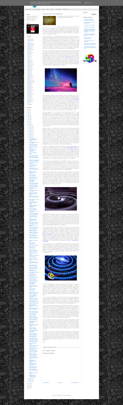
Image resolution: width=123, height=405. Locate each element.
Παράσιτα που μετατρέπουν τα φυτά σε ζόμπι (33, 278)
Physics (29, 88)
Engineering (30, 61)
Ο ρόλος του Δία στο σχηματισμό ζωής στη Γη (33, 235)
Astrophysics (30, 45)
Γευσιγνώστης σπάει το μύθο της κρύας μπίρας (33, 346)
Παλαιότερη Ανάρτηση (75, 382)
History (29, 70)
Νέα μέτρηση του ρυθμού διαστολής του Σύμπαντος (33, 299)
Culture (29, 56)
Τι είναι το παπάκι (32, 291)
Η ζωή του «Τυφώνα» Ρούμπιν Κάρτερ (32, 175)
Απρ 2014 (30, 137)
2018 (29, 118)
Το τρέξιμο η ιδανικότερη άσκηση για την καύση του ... (33, 238)
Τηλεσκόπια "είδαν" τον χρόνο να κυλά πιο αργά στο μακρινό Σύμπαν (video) (90, 47)
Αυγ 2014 (30, 131)
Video (48, 9)
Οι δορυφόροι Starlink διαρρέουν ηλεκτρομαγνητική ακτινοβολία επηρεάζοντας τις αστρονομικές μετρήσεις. (89, 30)
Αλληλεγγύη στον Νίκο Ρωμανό (89, 25)
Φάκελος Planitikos (37, 9)
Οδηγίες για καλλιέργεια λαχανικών (33, 188)
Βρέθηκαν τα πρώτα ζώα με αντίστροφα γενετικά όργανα (33, 193)
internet (29, 71)
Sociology (29, 98)
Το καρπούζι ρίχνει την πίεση (33, 303)
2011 (29, 386)
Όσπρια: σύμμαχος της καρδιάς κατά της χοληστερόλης (32, 283)
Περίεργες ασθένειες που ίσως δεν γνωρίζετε (34, 200)
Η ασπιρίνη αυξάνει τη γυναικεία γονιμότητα (33, 328)
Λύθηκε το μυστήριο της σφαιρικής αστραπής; (33, 230)
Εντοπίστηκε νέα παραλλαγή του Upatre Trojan (33, 256)
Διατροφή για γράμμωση (33, 257)
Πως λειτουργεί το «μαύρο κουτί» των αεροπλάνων (33, 312)
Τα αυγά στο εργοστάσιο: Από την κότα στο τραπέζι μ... (34, 228)
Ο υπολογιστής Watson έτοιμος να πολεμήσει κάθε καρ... (34, 262)
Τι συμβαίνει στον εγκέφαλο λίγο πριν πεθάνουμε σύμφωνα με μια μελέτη (89, 34)
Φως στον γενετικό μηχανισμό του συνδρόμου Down (34, 183)
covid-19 (29, 53)
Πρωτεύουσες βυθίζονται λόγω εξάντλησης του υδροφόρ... (33, 139)
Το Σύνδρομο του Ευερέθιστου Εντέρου (33, 270)
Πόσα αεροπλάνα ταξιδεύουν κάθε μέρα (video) (33, 348)
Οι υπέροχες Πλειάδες (32, 352)
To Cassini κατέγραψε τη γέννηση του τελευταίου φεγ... (33, 216)
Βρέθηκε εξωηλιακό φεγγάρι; (33, 245)
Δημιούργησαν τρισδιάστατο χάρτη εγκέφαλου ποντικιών (33, 331)
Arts (28, 41)
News (44, 9)
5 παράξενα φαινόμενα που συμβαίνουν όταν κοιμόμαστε (33, 206)
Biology (29, 48)
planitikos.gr (30, 90)
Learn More (86, 2)
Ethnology (29, 65)
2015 (29, 122)
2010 (29, 388)
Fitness (29, 66)
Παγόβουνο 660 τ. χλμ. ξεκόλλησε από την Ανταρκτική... (32, 150)
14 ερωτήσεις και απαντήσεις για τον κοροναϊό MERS (33, 214)
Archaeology (30, 40)
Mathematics (30, 75)
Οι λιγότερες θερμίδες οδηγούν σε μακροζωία (33, 317)
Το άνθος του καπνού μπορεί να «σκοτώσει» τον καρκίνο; (33, 325)
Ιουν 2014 (30, 134)
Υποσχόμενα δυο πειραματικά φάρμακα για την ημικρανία (34, 160)
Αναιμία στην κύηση (32, 249)
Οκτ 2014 (30, 128)
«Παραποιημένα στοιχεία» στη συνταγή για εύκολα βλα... (33, 357)
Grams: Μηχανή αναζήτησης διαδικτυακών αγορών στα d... (33, 157)
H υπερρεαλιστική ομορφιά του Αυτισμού (33, 191)
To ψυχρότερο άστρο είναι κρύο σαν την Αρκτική (33, 145)
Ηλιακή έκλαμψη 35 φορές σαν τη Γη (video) (33, 336)
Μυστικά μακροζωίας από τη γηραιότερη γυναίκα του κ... (33, 169)
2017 (29, 119)
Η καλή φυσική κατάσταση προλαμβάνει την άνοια (33, 339)
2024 (29, 109)
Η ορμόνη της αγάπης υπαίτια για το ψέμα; (32, 314)
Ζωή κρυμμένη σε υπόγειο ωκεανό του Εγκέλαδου (33, 351)
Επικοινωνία (65, 9)
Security (29, 96)
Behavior (29, 47)
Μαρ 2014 (30, 378)
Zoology (29, 104)
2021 (29, 113)
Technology (30, 100)
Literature (29, 74)
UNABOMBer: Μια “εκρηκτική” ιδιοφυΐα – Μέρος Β (33, 361)
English (29, 62)
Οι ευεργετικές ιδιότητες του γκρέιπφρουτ (33, 211)
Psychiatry (29, 92)
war (28, 103)
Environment (30, 64)
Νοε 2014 (30, 127)
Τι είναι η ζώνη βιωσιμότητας (33, 155)
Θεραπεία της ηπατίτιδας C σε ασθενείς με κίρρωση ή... (34, 251)
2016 (29, 121)
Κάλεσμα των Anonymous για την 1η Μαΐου (34, 143)
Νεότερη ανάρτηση (46, 382)
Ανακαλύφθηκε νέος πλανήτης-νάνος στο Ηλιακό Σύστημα (33, 376)
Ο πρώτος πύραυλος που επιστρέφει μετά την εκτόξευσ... (33, 165)
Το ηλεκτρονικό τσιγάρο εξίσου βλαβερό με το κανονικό (33, 220)
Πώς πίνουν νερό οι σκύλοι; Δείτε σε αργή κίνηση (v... (33, 268)
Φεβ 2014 (30, 380)
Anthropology (30, 39)
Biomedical (29, 49)
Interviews (29, 73)
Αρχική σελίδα (28, 9)
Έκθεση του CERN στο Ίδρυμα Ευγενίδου (32, 209)
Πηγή (44, 342)
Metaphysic (30, 78)
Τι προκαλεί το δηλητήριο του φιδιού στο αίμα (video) (34, 233)
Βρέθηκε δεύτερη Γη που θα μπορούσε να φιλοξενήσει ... (33, 197)
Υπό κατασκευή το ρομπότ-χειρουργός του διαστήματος (33, 322)
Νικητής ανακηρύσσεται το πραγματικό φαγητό (33, 367)
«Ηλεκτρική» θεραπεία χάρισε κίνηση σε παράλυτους (34, 293)
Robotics (29, 95)
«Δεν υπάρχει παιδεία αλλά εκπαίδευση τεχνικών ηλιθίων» (89, 20)
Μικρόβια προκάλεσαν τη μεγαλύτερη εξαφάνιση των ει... (34, 309)
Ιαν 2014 (30, 381)
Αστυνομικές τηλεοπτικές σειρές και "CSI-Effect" (33, 265)
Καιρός (52, 9)
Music (29, 79)
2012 (29, 385)
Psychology (30, 94)
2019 (29, 116)
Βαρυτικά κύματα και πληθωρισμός (32, 243)
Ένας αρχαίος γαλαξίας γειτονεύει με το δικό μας (33, 280)
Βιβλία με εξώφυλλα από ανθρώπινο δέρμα (33, 275)
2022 (29, 112)
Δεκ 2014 (30, 125)
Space (29, 99)
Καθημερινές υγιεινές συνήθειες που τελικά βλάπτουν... (33, 172)
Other (28, 86)
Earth (28, 58)
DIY (28, 57)
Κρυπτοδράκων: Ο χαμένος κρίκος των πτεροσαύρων (33, 186)
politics (29, 91)
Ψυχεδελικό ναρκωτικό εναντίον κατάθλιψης (33, 334)
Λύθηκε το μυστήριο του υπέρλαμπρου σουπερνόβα (33, 180)
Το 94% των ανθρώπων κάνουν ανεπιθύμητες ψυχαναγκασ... (33, 296)
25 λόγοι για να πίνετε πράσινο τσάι (32, 247)
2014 (29, 124)
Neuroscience (30, 82)
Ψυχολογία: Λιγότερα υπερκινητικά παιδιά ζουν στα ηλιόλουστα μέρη (90, 44)
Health (29, 69)
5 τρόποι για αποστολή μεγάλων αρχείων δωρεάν (33, 301)
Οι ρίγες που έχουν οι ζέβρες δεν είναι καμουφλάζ (33, 319)
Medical (29, 77)
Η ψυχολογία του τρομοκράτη (89, 27)
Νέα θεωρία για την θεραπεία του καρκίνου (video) (33, 341)
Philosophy (29, 87)
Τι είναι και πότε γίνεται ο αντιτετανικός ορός (88, 38)
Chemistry (29, 52)
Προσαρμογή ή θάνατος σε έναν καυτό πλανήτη (33, 355)
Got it (91, 2)
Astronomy (29, 44)
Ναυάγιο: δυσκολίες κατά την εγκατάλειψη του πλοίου (33, 223)
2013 (29, 383)
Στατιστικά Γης (58, 9)
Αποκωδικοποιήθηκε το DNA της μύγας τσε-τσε (33, 178)
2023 (29, 110)
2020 (29, 115)
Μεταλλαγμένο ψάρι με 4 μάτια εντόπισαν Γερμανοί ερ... (33, 370)
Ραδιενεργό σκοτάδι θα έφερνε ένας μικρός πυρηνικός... (32, 364)
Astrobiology (30, 43)
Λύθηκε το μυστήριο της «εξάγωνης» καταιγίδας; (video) (33, 286)
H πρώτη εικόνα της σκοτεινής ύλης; (32, 289)
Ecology (29, 60)
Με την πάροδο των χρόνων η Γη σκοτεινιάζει (34, 273)
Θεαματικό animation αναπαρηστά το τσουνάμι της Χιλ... (33, 305)
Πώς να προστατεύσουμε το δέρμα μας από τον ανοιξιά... (33, 202)
